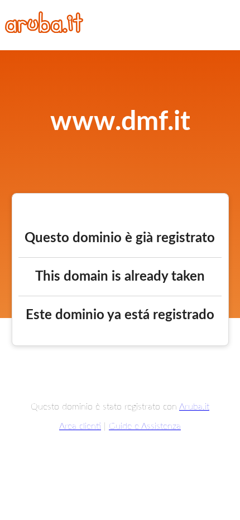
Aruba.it (194, 406)
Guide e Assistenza (145, 426)
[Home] (44, 30)
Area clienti (80, 426)
